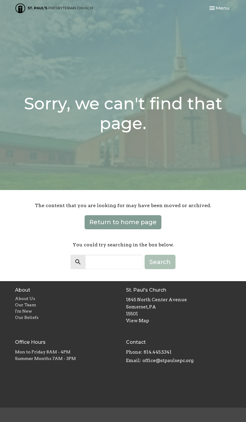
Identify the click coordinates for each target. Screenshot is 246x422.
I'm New (23, 311)
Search (160, 262)
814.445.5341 (158, 352)
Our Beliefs (26, 317)
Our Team (25, 304)
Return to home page (123, 222)
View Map (137, 320)
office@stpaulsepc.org (168, 360)
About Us (25, 298)
